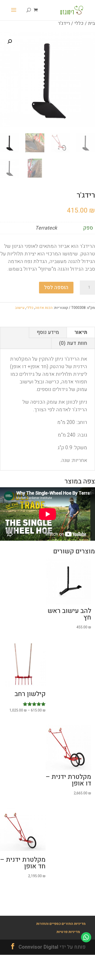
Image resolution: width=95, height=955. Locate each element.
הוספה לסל (56, 287)
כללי (79, 23)
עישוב (20, 307)
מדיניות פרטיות (68, 931)
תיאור (80, 332)
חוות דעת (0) (73, 343)
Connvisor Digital (38, 947)
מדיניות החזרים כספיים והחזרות (61, 923)
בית (91, 23)
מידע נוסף (48, 332)
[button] (9, 41)
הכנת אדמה (44, 307)
